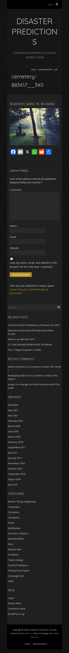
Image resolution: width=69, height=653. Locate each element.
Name (14, 226)
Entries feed (14, 603)
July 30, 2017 (19, 104)
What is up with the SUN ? (21, 339)
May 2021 (13, 410)
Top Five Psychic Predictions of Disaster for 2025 (33, 325)
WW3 (10, 581)
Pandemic (13, 554)
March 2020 (14, 426)
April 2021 (13, 415)
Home (33, 69)
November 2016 (16, 463)
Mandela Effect (16, 538)
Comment (16, 189)
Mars (10, 544)
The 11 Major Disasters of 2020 (24, 349)
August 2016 (14, 479)
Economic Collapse (18, 533)
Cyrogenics (14, 517)
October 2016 (15, 468)
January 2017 (15, 458)
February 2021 (15, 420)
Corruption (13, 512)
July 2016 (12, 484)
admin (31, 104)
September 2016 (16, 474)
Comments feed (16, 608)
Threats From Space (18, 570)
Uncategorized (16, 575)
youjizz (12, 384)
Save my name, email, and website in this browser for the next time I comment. (33, 264)
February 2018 (15, 442)
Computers (14, 506)
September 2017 (16, 447)
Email (14, 237)
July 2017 (12, 452)
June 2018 (13, 431)
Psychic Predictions (18, 565)
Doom (11, 522)
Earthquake (14, 528)
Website (14, 248)
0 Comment (49, 104)
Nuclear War (14, 549)
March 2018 (14, 436)
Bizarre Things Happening (22, 501)
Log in (11, 598)
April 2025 (13, 404)
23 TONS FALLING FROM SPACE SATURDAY (30, 344)
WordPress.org (16, 613)
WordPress (27, 633)
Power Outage (15, 560)
